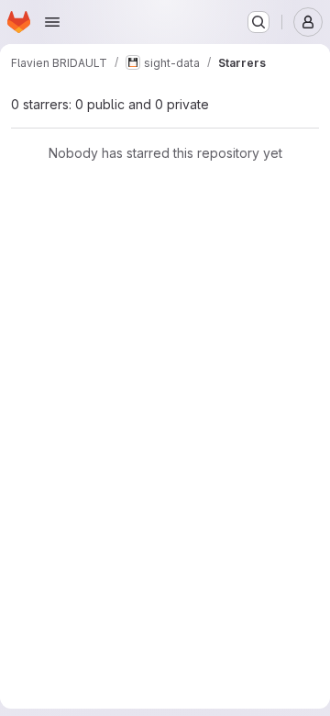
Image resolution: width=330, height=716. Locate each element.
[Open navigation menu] (52, 22)
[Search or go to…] (259, 22)
